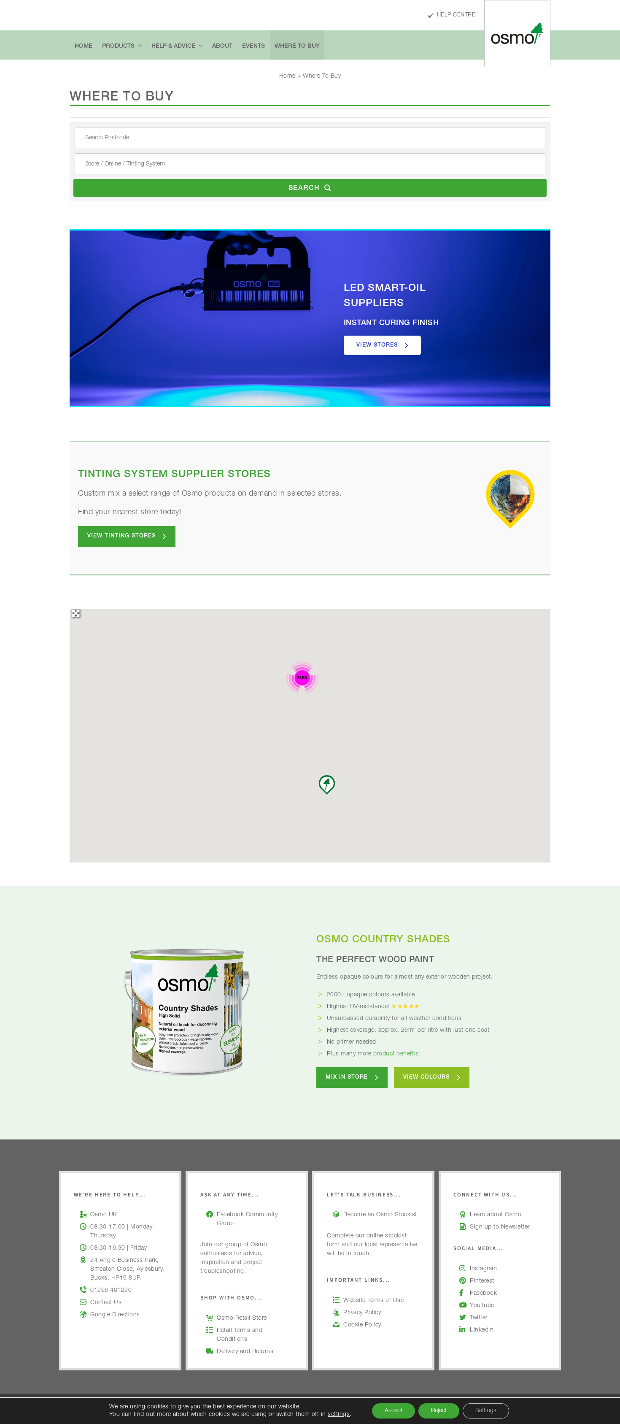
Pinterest (482, 1281)
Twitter (479, 1318)
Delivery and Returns (245, 1352)
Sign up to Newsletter (500, 1227)
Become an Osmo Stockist (380, 1215)
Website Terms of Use (373, 1301)
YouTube (482, 1306)
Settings (485, 1411)
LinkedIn (481, 1330)
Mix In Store (347, 1077)
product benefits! (396, 1054)
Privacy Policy (362, 1313)
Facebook (483, 1294)
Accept (393, 1411)
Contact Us (105, 1303)
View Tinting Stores (121, 536)
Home (287, 76)
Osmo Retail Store (242, 1318)
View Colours (426, 1077)
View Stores (377, 345)
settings (339, 1415)
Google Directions (115, 1315)
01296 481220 (111, 1291)
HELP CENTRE (456, 15)
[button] (326, 784)
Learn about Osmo (495, 1215)
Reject (439, 1411)
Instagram (483, 1269)
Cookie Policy (362, 1325)
